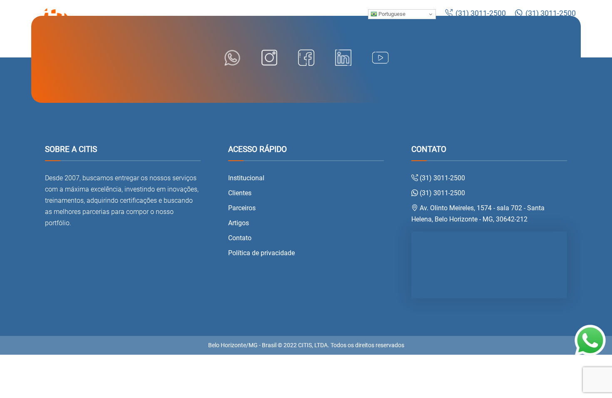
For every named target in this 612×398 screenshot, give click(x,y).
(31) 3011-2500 (480, 13)
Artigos (238, 223)
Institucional (246, 178)
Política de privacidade (261, 253)
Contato (239, 238)
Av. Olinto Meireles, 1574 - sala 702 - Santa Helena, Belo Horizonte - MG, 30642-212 (478, 213)
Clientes (239, 193)
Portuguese (391, 14)
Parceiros (242, 208)
